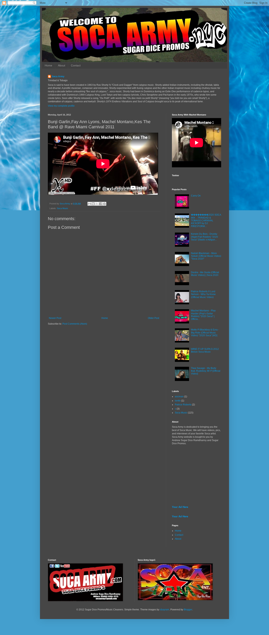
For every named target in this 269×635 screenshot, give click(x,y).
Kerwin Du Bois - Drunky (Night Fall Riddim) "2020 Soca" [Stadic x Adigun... (204, 237)
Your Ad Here (180, 507)
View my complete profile (61, 105)
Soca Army (58, 76)
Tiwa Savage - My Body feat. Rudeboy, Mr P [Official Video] (205, 371)
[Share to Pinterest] (104, 204)
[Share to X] (97, 204)
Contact (76, 65)
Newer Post (55, 318)
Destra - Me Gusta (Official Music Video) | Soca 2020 (205, 274)
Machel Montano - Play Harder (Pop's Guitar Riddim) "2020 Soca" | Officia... (203, 314)
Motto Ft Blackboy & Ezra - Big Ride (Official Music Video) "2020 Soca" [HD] (205, 332)
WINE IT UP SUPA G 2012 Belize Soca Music (205, 350)
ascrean (179, 396)
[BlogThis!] (93, 204)
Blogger (188, 609)
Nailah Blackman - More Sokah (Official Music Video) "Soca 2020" (206, 256)
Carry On (196, 195)
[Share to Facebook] (101, 204)
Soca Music (62, 208)
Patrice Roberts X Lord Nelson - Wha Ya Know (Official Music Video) (203, 294)
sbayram (164, 609)
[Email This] (89, 204)
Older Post (153, 318)
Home (48, 65)
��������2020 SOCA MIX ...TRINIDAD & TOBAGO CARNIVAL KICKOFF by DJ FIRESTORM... (206, 220)
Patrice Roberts (183, 404)
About (61, 65)
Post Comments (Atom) (74, 323)
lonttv (178, 400)
